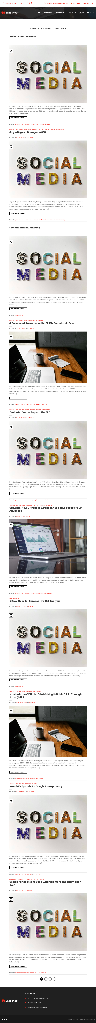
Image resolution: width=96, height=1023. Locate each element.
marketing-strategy (25, 34)
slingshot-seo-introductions (39, 409)
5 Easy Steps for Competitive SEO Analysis (34, 601)
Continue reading (18, 118)
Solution (72, 13)
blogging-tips (14, 879)
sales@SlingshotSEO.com (37, 1007)
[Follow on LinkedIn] (31, 3)
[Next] (54, 979)
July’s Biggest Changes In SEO (27, 132)
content (23, 879)
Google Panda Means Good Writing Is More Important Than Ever (45, 883)
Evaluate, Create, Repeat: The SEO (29, 412)
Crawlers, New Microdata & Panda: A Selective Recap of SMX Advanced (45, 509)
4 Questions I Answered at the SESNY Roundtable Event (42, 323)
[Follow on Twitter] (29, 3)
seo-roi (46, 34)
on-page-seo (22, 129)
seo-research (38, 34)
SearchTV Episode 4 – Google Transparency (35, 786)
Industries (60, 13)
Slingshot (30, 42)
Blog (82, 13)
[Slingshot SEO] (10, 12)
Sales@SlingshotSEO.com (60, 3)
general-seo (13, 34)
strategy (60, 129)
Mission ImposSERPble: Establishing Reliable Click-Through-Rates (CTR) (46, 696)
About (38, 13)
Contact (91, 13)
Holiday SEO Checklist (22, 36)
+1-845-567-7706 (87, 3)
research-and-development (37, 129)
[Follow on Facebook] (27, 3)
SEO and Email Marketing (24, 227)
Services (47, 13)
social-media (32, 783)
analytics (12, 691)
